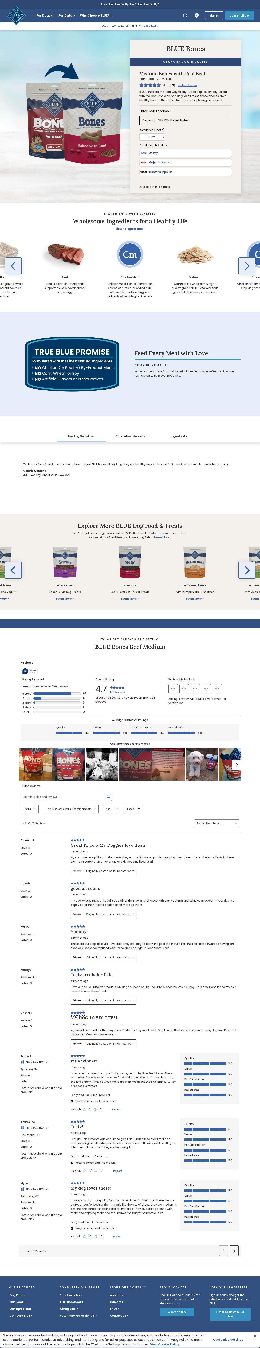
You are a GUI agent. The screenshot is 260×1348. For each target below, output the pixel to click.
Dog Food (16, 1295)
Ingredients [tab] (179, 436)
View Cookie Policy (164, 1344)
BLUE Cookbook (70, 1302)
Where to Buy (177, 1312)
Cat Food (16, 1302)
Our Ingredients (21, 1309)
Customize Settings (228, 1340)
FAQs (113, 1309)
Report (116, 1109)
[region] (130, 267)
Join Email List (239, 15)
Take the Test (147, 26)
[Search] (185, 15)
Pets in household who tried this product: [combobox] (68, 808)
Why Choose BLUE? (94, 15)
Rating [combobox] (27, 808)
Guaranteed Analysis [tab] (130, 436)
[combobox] (220, 823)
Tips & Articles (70, 1295)
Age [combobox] (108, 808)
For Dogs (43, 15)
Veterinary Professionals (77, 1316)
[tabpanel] (130, 468)
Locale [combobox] (130, 808)
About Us (116, 1295)
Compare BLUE (20, 1316)
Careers (115, 1302)
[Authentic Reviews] (30, 671)
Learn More (162, 537)
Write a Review (187, 85)
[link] (117, 689)
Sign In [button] (214, 15)
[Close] (255, 1336)
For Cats (65, 15)
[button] (13, 265)
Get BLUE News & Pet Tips (230, 1314)
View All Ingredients (129, 229)
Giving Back (68, 1309)
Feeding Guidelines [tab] (81, 436)
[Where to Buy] (196, 15)
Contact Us (118, 1316)
